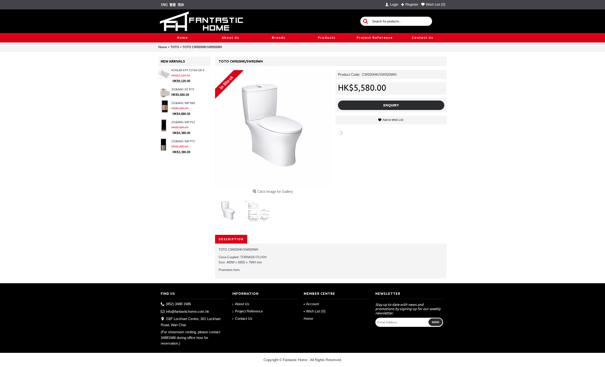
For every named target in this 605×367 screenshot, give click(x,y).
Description (231, 239)
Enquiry (391, 105)
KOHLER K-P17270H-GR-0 (187, 70)
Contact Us (243, 318)
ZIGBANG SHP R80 (183, 103)
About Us (242, 304)
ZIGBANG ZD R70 (182, 89)
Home (308, 318)
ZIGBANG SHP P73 (183, 141)
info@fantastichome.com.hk (187, 311)
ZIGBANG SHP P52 (183, 122)
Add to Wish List (393, 120)
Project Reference (249, 311)
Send (435, 322)
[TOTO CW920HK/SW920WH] (230, 209)
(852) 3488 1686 (178, 304)
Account (312, 304)
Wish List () (315, 311)
